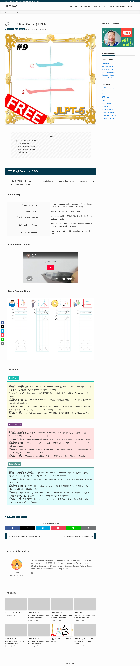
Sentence (24, 152)
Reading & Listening (108, 118)
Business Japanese (108, 109)
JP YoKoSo (12, 6)
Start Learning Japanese (110, 88)
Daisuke (17, 573)
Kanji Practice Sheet (28, 149)
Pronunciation (106, 106)
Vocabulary (25, 143)
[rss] (130, 1)
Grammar (105, 91)
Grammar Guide (107, 66)
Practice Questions (108, 78)
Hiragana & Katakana (109, 115)
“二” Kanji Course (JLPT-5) (28, 140)
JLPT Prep (10, 29)
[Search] (133, 1)
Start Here (105, 63)
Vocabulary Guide (108, 75)
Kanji (16, 29)
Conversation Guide (108, 72)
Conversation (106, 103)
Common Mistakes (108, 112)
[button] (12, 528)
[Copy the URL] (88, 528)
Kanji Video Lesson (28, 146)
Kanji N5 (22, 29)
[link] (32, 573)
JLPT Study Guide (108, 69)
